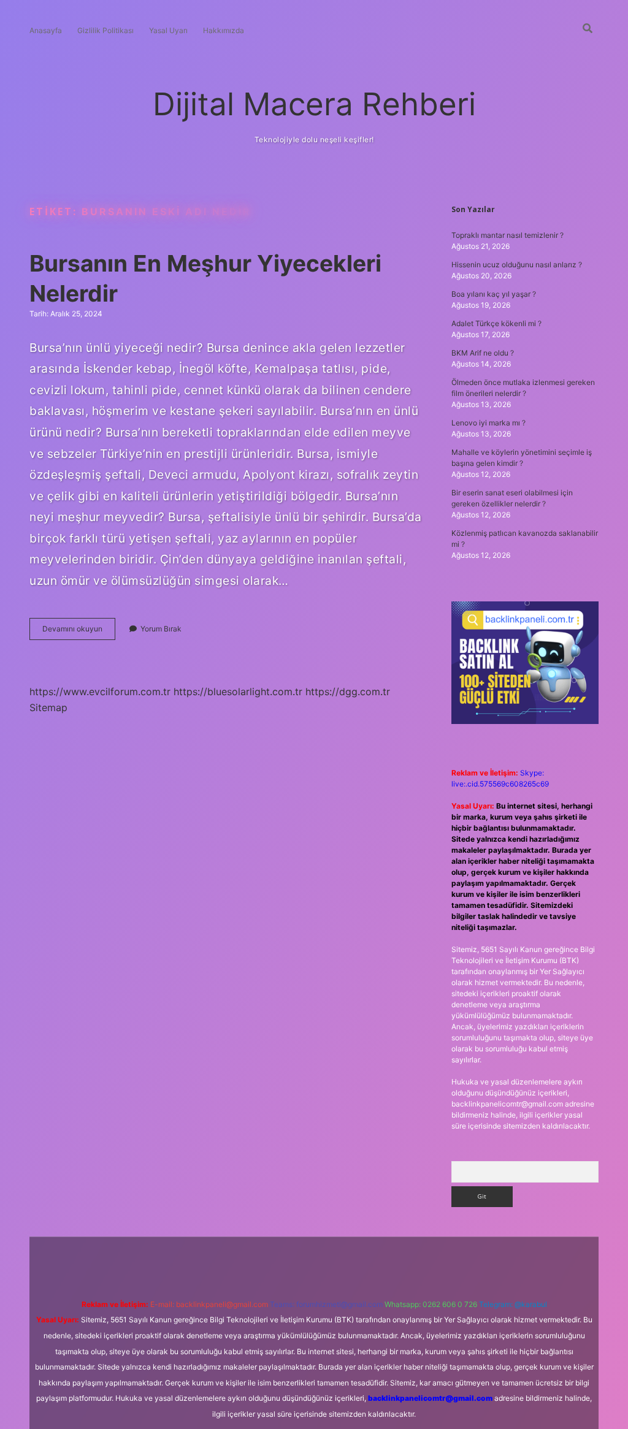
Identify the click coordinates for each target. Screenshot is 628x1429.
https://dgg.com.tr (347, 691)
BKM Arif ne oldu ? (482, 352)
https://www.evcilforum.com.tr (99, 691)
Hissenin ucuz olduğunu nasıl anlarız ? (516, 264)
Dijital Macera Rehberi (314, 104)
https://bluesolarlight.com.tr (238, 691)
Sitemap (48, 707)
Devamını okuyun (78, 631)
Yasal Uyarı (168, 30)
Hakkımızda (223, 30)
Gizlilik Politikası (105, 30)
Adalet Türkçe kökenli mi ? (496, 323)
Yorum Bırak (161, 628)
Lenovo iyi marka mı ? (488, 422)
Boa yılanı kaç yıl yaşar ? (493, 294)
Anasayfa (45, 30)
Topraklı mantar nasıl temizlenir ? (507, 235)
